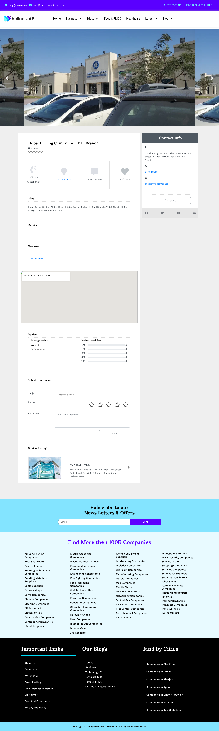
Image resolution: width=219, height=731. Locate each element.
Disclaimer (31, 694)
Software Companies (174, 569)
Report (171, 200)
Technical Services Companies (172, 587)
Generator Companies (83, 602)
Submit (114, 433)
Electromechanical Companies (81, 555)
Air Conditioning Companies (34, 555)
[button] (29, 467)
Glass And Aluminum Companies (83, 608)
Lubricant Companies (129, 569)
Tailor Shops (169, 581)
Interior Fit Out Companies (86, 623)
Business (71, 18)
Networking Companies (130, 595)
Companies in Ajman (158, 687)
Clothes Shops (33, 612)
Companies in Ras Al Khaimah (164, 710)
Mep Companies (125, 582)
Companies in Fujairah (160, 702)
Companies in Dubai (158, 671)
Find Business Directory (39, 688)
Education (93, 18)
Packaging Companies (129, 604)
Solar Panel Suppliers (174, 573)
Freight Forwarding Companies (81, 592)
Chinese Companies (36, 599)
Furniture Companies (83, 598)
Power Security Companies (177, 557)
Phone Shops (123, 617)
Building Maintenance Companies (38, 572)
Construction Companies (39, 617)
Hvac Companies (80, 619)
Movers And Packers (128, 591)
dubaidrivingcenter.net (156, 183)
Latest (149, 18)
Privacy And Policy (35, 707)
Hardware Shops (80, 614)
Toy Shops (168, 596)
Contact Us (31, 669)
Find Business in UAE (199, 5)
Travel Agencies (171, 608)
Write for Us (31, 675)
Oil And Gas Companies (130, 600)
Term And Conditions (37, 701)
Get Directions (64, 179)
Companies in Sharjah (159, 679)
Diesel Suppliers (34, 626)
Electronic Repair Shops (84, 561)
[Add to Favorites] (125, 174)
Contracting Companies (39, 621)
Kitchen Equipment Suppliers (127, 555)
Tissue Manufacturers (174, 592)
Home (57, 18)
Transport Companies (174, 604)
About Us (30, 662)
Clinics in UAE (33, 608)
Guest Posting (172, 5)
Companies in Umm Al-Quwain (164, 694)
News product (93, 676)
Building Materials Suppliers (36, 580)
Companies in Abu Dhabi (161, 663)
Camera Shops (33, 590)
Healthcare (133, 18)
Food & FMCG (113, 18)
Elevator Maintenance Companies (83, 567)
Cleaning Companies (37, 603)
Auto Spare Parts (34, 561)
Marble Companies (127, 578)
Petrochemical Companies (131, 613)
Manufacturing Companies (132, 574)
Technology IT (93, 672)
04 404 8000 (151, 172)
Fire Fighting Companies (85, 578)
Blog (165, 18)
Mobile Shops (124, 587)
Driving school (37, 258)
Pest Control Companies (130, 608)
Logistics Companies (128, 565)
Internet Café (78, 628)
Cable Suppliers (34, 585)
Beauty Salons (33, 565)
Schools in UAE (171, 561)
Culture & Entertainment (100, 686)
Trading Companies (173, 600)
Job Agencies (78, 632)
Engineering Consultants (85, 573)
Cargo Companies (35, 594)
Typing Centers (170, 612)
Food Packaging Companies (79, 584)
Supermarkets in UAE (174, 577)
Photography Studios (174, 553)
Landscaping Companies (130, 561)
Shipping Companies (174, 565)
